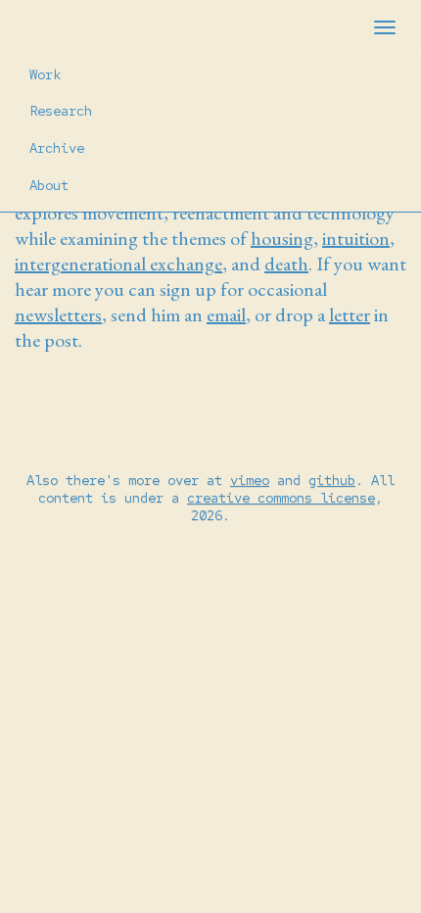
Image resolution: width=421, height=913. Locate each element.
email (226, 314)
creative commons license (281, 497)
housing (282, 238)
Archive (56, 148)
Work (45, 74)
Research (60, 111)
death (286, 263)
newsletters (58, 314)
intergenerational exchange (118, 263)
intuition (356, 238)
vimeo (249, 480)
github (331, 480)
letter (349, 314)
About (49, 185)
